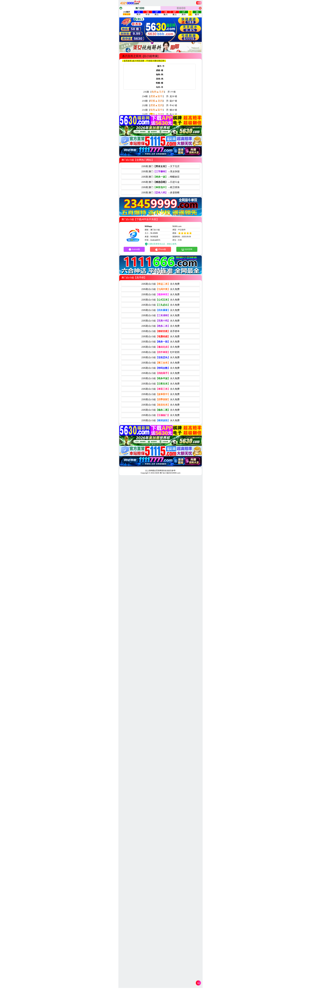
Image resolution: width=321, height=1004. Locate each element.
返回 (199, 3)
